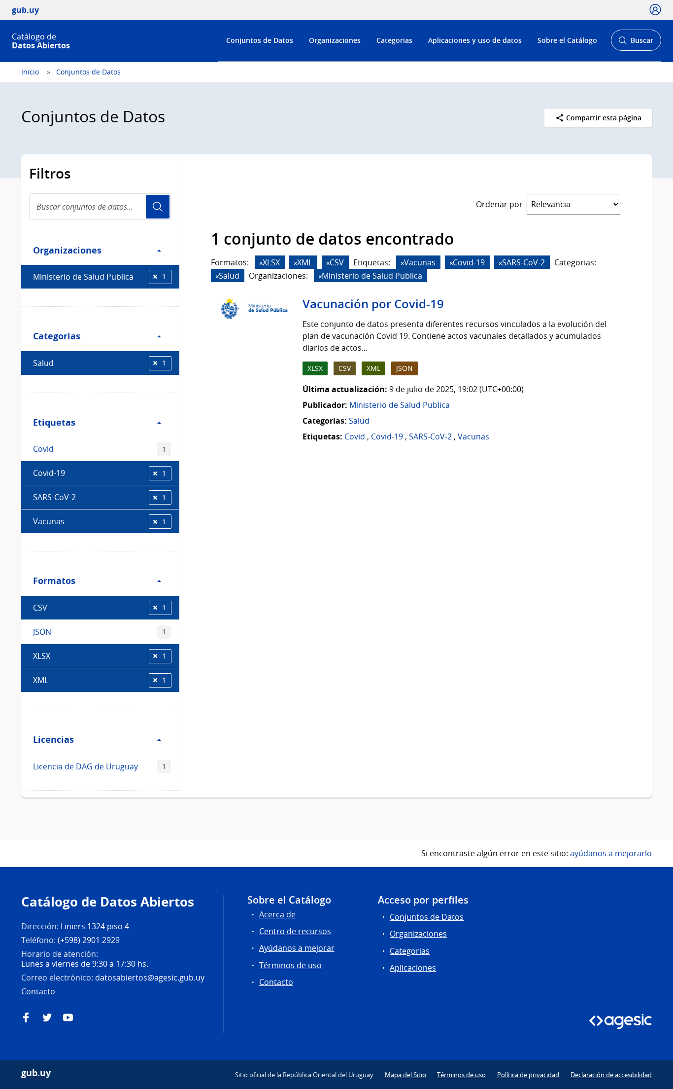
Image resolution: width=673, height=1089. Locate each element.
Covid (99, 448)
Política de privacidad (528, 1074)
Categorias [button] (56, 335)
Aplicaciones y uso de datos (475, 40)
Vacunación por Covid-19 (373, 304)
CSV (99, 607)
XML (99, 680)
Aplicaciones (413, 967)
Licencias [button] (53, 739)
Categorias (394, 40)
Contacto (276, 982)
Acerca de (277, 914)
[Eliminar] (261, 263)
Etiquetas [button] (54, 422)
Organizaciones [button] (67, 250)
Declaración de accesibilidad (611, 1074)
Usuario (157, 206)
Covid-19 (99, 473)
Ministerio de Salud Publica (99, 276)
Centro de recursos (295, 931)
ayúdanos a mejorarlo (611, 853)
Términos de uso (290, 965)
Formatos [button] (54, 580)
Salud (99, 363)
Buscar (635, 43)
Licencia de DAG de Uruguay (99, 766)
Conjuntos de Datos (259, 40)
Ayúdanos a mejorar (297, 948)
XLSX (99, 656)
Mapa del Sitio (405, 1074)
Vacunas (99, 521)
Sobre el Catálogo (567, 40)
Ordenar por (499, 204)
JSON (99, 631)
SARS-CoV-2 (99, 497)
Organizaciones (335, 40)
